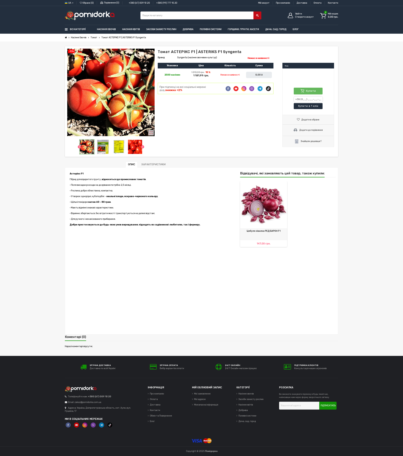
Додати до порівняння (311, 130)
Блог (152, 421)
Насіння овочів (246, 393)
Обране (88, 3)
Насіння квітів (245, 404)
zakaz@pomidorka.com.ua (87, 402)
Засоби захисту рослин (251, 399)
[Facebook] (228, 88)
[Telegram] (260, 88)
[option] (263, 214)
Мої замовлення (202, 393)
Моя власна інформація (206, 404)
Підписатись (328, 405)
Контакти (333, 3)
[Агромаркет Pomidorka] (89, 15)
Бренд (161, 57)
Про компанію (283, 3)
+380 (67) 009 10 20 (139, 3)
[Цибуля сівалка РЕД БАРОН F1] (263, 204)
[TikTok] (268, 88)
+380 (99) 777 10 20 (166, 3)
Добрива (243, 410)
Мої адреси (200, 399)
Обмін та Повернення (161, 415)
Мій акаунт (264, 3)
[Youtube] (235, 88)
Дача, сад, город (247, 421)
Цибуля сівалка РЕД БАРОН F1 (264, 231)
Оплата (317, 3)
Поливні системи (247, 415)
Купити (308, 106)
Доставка (302, 3)
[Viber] (251, 88)
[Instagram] (84, 425)
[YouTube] (76, 425)
